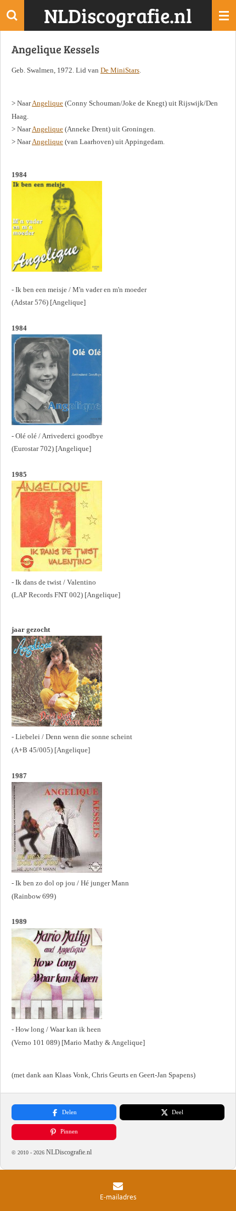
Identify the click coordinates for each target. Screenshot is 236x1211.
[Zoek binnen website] (12, 15)
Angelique (47, 103)
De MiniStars (119, 70)
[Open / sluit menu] (224, 15)
